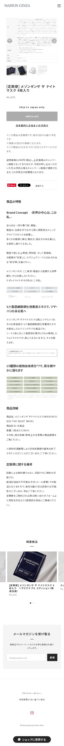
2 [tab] (33, 609)
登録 (52, 663)
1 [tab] (30, 609)
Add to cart (32, 122)
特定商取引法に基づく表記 (32, 705)
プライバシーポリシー (32, 699)
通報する (39, 192)
